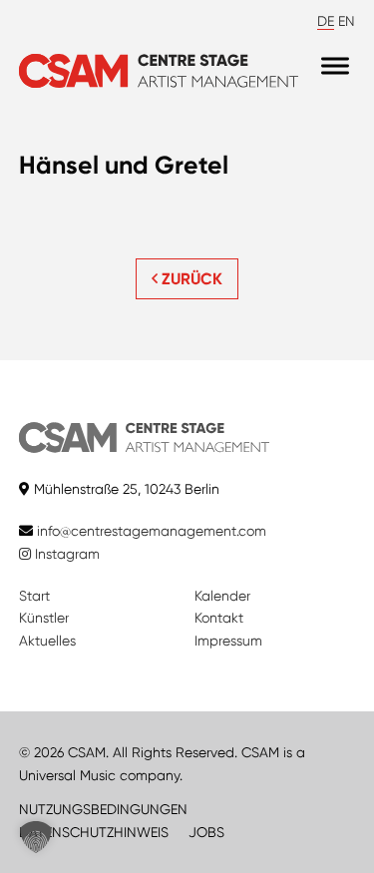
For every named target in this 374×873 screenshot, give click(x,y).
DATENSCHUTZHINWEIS (94, 832)
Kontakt (218, 618)
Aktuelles (47, 641)
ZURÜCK (190, 278)
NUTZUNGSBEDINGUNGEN (103, 809)
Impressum (228, 641)
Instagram (65, 554)
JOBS (206, 832)
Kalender (222, 596)
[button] (36, 837)
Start (34, 596)
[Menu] (335, 66)
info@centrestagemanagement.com (151, 531)
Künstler (44, 618)
